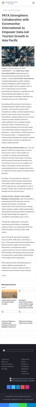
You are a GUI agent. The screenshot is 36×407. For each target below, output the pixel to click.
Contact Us (5, 359)
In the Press (25, 373)
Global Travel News (14, 10)
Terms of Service (7, 364)
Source (4, 275)
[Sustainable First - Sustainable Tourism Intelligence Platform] (10, 2)
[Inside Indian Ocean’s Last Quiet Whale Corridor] (9, 294)
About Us (5, 362)
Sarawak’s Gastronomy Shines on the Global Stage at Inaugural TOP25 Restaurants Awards (26, 304)
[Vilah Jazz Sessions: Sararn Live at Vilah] (26, 315)
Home (5, 10)
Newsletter (25, 369)
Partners (24, 371)
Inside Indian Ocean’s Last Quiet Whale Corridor (9, 302)
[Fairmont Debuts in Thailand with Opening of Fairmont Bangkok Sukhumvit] (9, 315)
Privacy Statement (8, 366)
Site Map (4, 369)
